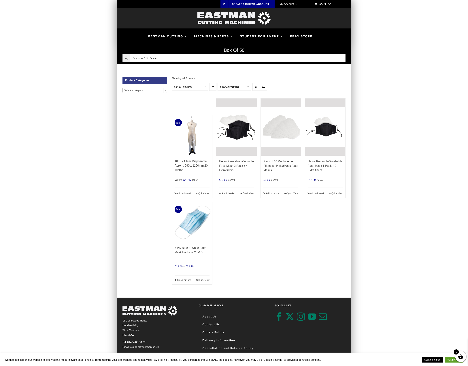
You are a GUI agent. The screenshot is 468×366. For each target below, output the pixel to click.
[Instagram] (301, 317)
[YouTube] (312, 317)
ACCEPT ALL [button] (454, 359)
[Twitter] (290, 317)
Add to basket (184, 193)
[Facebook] (279, 317)
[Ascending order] (212, 87)
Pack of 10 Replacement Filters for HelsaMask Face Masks (280, 166)
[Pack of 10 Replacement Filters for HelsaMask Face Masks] (281, 127)
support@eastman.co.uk (144, 346)
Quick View (204, 193)
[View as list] (263, 86)
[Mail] (323, 317)
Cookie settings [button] (432, 359)
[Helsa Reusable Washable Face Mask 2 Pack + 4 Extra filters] (236, 127)
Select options (184, 280)
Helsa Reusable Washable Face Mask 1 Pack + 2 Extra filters (325, 166)
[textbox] (145, 90)
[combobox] (144, 90)
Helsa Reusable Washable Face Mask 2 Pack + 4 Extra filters (236, 166)
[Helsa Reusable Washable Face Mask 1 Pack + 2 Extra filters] (325, 127)
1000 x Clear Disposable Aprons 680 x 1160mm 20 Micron (191, 166)
